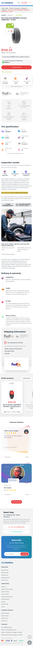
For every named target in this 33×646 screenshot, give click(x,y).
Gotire (3, 606)
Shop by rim (4, 580)
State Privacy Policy (6, 596)
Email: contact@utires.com (8, 630)
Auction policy (5, 613)
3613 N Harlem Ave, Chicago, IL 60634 (11, 635)
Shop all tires (5, 570)
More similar (26, 378)
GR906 (4, 10)
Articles (3, 601)
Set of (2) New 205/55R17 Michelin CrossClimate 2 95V (12, 406)
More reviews (16, 502)
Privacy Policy (5, 591)
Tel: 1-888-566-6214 (6, 627)
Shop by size (4, 572)
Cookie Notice (5, 599)
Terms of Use (5, 594)
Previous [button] (7, 457)
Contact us (4, 620)
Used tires (4, 8)
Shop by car (4, 575)
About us (3, 586)
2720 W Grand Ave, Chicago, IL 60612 (11, 632)
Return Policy (5, 615)
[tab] (10, 47)
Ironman (24, 8)
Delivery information (7, 589)
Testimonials (4, 604)
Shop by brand (15, 8)
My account (4, 618)
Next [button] (27, 457)
